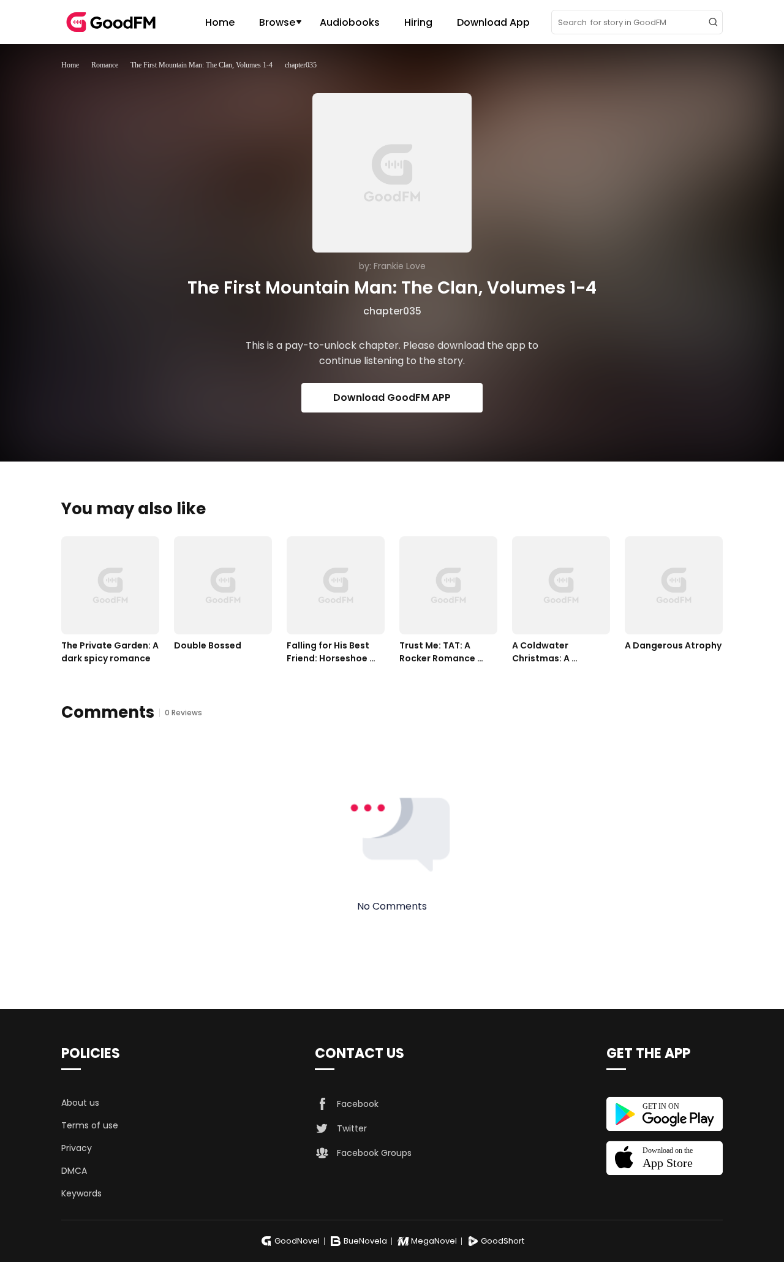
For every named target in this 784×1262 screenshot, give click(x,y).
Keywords (81, 1193)
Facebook (358, 1104)
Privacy (76, 1148)
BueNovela (365, 1241)
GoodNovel (297, 1241)
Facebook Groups (374, 1153)
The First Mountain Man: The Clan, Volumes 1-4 (201, 65)
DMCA (74, 1171)
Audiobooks (350, 22)
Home (220, 22)
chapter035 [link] (301, 65)
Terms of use (89, 1125)
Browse (277, 22)
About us (80, 1103)
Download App (493, 22)
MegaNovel (434, 1241)
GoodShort (502, 1241)
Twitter (352, 1128)
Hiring (418, 22)
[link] (70, 65)
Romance (104, 65)
